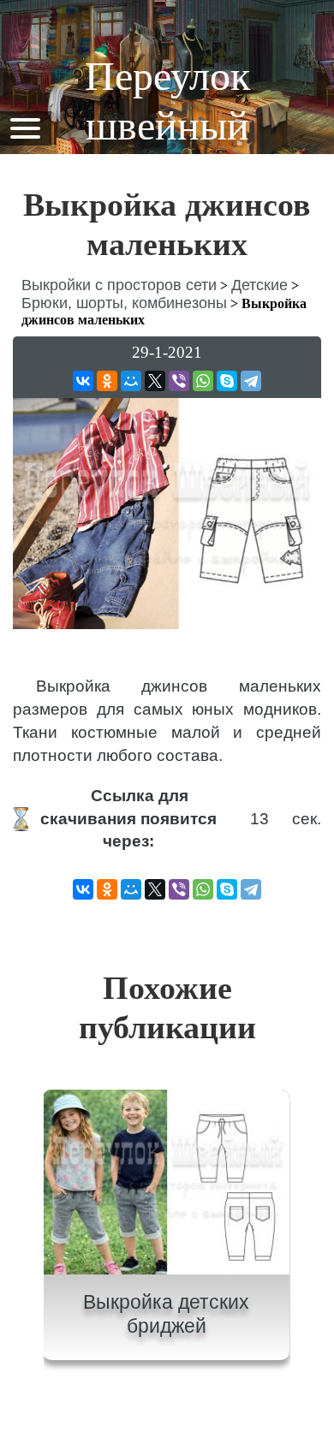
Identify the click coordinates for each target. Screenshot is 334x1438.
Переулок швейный (167, 100)
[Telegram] (251, 381)
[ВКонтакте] (83, 381)
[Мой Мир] (131, 381)
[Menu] (25, 127)
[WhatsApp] (203, 381)
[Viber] (179, 381)
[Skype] (227, 381)
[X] (155, 381)
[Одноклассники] (107, 381)
